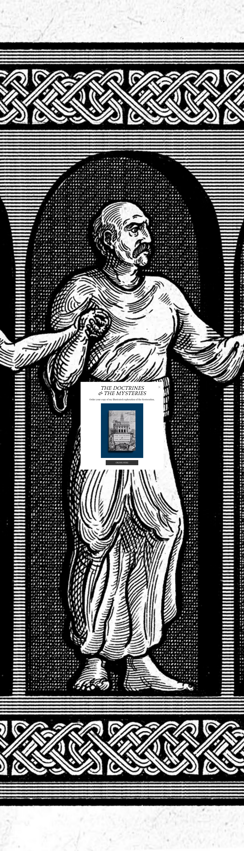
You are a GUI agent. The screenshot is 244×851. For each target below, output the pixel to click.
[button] (159, 387)
